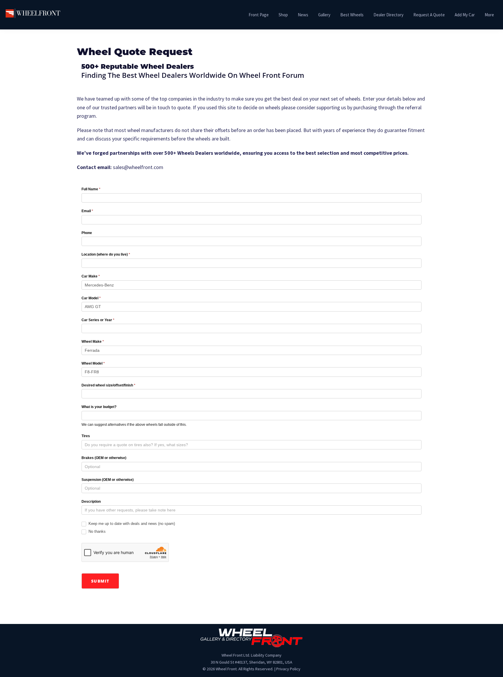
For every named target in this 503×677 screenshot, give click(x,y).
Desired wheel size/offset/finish (108, 385)
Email (87, 211)
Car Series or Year (98, 320)
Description (91, 502)
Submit (100, 581)
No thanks (96, 531)
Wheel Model (93, 363)
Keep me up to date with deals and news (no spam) (131, 523)
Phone (87, 233)
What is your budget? (99, 407)
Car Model (91, 298)
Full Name (91, 189)
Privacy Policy (288, 668)
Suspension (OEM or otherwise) (108, 480)
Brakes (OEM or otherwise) (104, 458)
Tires (86, 436)
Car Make (91, 276)
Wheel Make (93, 342)
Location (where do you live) (106, 254)
